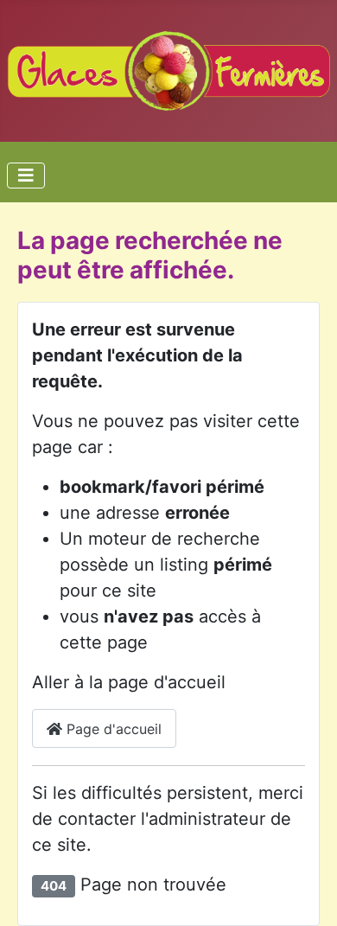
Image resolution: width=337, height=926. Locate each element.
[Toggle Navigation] (26, 175)
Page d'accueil (112, 729)
